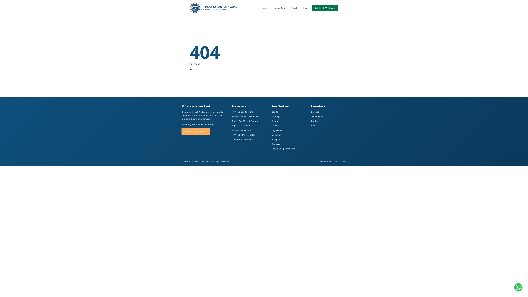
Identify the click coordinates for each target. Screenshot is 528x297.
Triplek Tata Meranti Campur (245, 121)
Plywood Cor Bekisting (242, 111)
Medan (275, 125)
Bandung (276, 121)
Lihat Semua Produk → (242, 139)
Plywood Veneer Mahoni (243, 134)
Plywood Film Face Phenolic (245, 116)
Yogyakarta (277, 130)
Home (264, 8)
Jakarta (275, 111)
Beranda (315, 111)
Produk (294, 8)
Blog (305, 8)
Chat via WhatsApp (195, 131)
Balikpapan (277, 139)
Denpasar (276, 144)
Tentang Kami (279, 8)
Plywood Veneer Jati (241, 130)
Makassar (276, 134)
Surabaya (276, 116)
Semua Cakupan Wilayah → (284, 148)
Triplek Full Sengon (241, 125)
